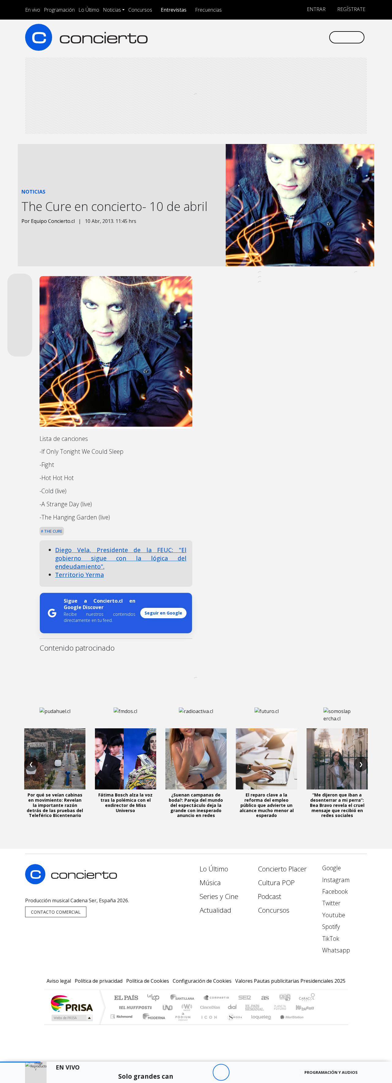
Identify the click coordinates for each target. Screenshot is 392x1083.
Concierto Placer (282, 869)
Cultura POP (276, 882)
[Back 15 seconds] (204, 1072)
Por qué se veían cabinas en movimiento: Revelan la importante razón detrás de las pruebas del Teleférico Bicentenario (55, 805)
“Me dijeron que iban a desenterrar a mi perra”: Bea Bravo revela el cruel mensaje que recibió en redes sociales (337, 805)
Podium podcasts (122, 1015)
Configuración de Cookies (202, 981)
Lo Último (88, 9)
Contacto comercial (56, 912)
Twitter (331, 903)
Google (331, 868)
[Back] (187, 1072)
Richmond (122, 1024)
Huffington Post (134, 1007)
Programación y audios (331, 1072)
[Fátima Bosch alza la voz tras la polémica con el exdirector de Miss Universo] (125, 758)
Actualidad (215, 910)
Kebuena (307, 1007)
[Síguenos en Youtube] (293, 37)
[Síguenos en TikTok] (314, 37)
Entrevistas (174, 9)
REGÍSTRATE (350, 9)
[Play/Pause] (221, 1072)
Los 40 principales (155, 998)
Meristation (288, 1024)
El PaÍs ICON (208, 1024)
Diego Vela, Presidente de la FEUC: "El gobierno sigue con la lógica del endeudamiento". (121, 558)
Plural (181, 1024)
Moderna (152, 1024)
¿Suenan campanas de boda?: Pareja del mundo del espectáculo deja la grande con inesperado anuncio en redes (196, 805)
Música (210, 882)
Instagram (335, 880)
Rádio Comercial (316, 1024)
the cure (52, 531)
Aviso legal (59, 981)
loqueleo (259, 1024)
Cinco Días (209, 1007)
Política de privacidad (99, 981)
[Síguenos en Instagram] (263, 37)
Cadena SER (245, 998)
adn (284, 998)
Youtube (333, 915)
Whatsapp (335, 950)
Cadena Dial (285, 1007)
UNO (168, 1007)
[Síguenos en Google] (253, 37)
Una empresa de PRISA (72, 1003)
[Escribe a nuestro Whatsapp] (324, 37)
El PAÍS (126, 998)
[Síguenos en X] (283, 37)
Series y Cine (219, 896)
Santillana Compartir (216, 998)
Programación (59, 9)
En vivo (32, 9)
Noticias (112, 9)
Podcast (269, 896)
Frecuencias (208, 9)
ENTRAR (316, 9)
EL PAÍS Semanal (249, 1007)
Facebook (334, 891)
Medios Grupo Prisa (71, 1018)
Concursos (140, 9)
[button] (20, 1062)
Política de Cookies (147, 981)
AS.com (264, 998)
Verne (267, 1007)
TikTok (330, 938)
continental (232, 1007)
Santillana (184, 998)
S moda (232, 1024)
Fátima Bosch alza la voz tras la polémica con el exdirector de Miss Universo (125, 802)
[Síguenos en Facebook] (273, 37)
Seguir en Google (163, 613)
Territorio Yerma (79, 575)
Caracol (307, 998)
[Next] (254, 1072)
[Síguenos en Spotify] (304, 37)
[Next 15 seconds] (237, 1072)
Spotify (330, 926)
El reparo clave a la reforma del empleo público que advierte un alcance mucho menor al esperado (266, 805)
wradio (186, 1007)
